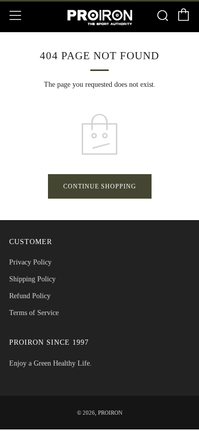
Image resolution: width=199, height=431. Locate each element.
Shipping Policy (32, 279)
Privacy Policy (30, 262)
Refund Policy (30, 296)
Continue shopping (99, 186)
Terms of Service (34, 313)
